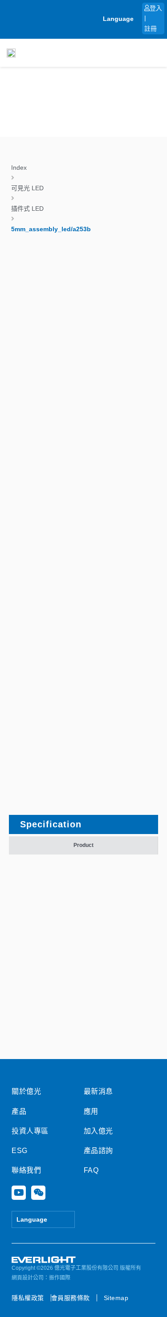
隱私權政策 (28, 1297)
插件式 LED (27, 208)
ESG (20, 1150)
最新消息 (98, 1091)
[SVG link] (44, 1260)
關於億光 (26, 1091)
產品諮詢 (98, 1150)
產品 (19, 1111)
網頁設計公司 (28, 1278)
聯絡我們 (26, 1170)
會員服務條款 (70, 1297)
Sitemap (116, 1297)
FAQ (91, 1170)
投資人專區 (30, 1131)
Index (19, 167)
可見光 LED (27, 188)
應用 (91, 1111)
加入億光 (98, 1131)
